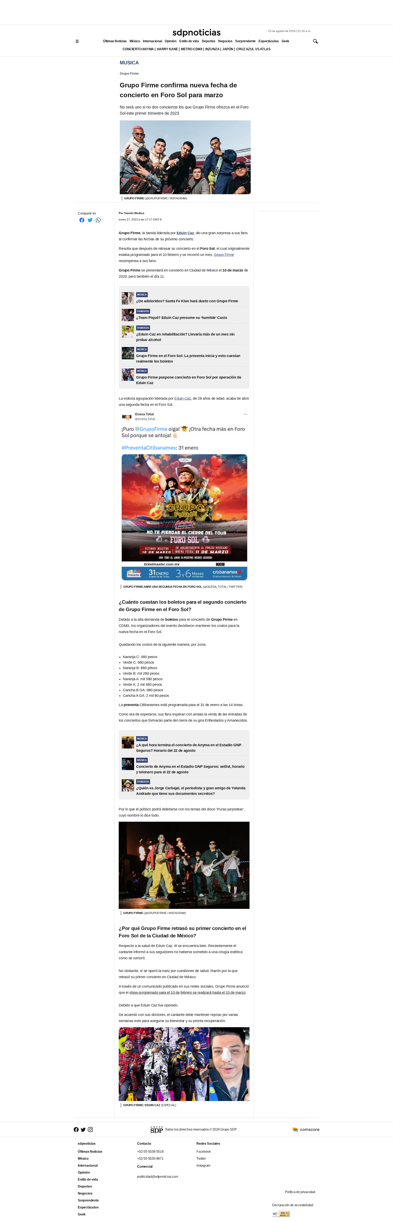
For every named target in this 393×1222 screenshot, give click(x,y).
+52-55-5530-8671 (150, 1158)
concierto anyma (138, 49)
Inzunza (212, 49)
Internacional (152, 41)
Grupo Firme (129, 73)
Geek (285, 41)
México (135, 41)
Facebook (203, 1151)
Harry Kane (167, 49)
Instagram (203, 1165)
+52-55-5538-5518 (150, 1151)
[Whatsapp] (98, 220)
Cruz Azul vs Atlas (253, 49)
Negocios (225, 41)
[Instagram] (90, 1129)
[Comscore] (306, 1129)
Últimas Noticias (115, 41)
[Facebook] (82, 220)
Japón (227, 49)
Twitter (201, 1158)
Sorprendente (245, 41)
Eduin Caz (182, 398)
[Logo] (196, 33)
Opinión (170, 41)
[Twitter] (90, 220)
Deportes (208, 41)
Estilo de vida (189, 41)
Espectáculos (269, 41)
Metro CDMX (191, 49)
